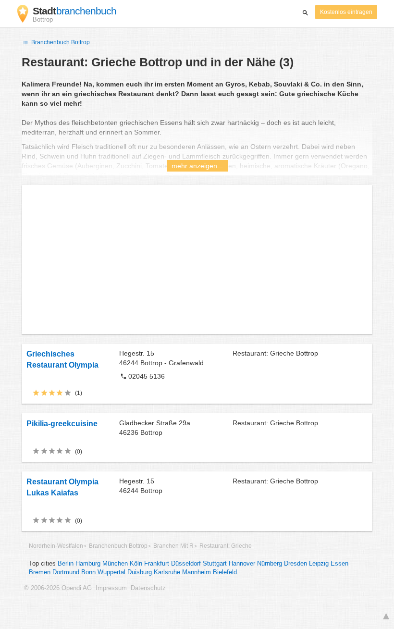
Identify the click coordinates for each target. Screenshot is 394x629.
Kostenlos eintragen (346, 12)
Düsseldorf (186, 563)
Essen (339, 563)
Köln (136, 563)
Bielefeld (225, 572)
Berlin (66, 563)
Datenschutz (148, 588)
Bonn (88, 572)
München (115, 563)
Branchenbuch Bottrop (60, 42)
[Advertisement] (197, 259)
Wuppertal (111, 572)
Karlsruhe (167, 572)
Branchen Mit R (173, 546)
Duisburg (139, 572)
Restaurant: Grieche (225, 546)
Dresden (295, 563)
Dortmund (65, 572)
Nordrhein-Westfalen (56, 546)
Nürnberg (269, 563)
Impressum (111, 588)
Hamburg (87, 563)
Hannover (242, 563)
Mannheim (196, 572)
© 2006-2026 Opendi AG (58, 588)
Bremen (39, 572)
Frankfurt (156, 563)
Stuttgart (215, 563)
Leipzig (319, 563)
